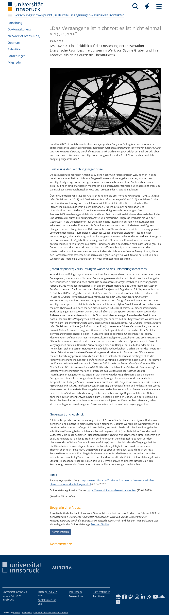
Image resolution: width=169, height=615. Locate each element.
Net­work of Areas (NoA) (24, 36)
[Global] (147, 6)
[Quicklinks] (147, 6)
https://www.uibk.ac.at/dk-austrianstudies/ (111, 490)
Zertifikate (98, 596)
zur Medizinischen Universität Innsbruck (51, 612)
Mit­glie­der (15, 62)
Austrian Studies (100, 524)
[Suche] (135, 6)
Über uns (14, 43)
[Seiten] (159, 6)
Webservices (27, 612)
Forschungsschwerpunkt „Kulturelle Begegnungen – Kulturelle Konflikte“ (69, 15)
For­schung (15, 23)
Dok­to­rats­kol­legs (19, 29)
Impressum (75, 591)
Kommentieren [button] (60, 531)
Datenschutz (76, 596)
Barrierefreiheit (101, 591)
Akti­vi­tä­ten (15, 49)
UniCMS (16, 612)
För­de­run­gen (17, 56)
